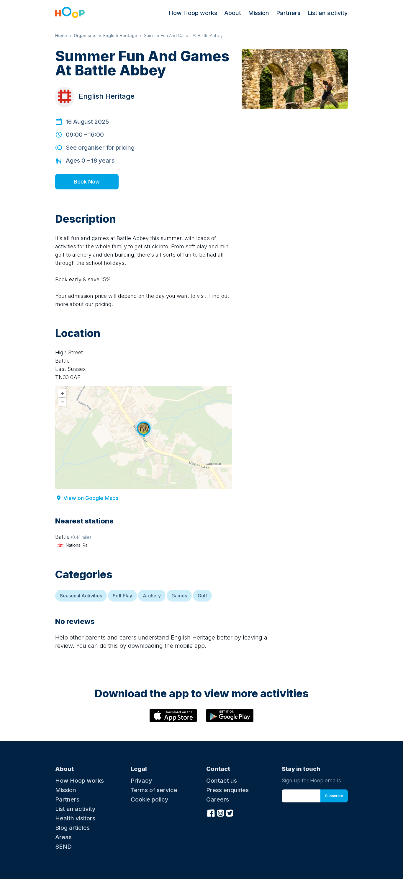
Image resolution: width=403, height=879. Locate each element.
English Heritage (120, 35)
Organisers (85, 35)
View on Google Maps (91, 498)
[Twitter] (230, 812)
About (232, 12)
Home (61, 35)
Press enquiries (227, 790)
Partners (288, 12)
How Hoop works (192, 12)
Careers (217, 799)
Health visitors (75, 818)
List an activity (327, 12)
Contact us (221, 780)
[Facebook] (211, 812)
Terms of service (154, 790)
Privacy (141, 780)
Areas (63, 837)
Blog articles (72, 827)
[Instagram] (220, 812)
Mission (258, 12)
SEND (63, 846)
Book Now (87, 182)
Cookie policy (149, 799)
